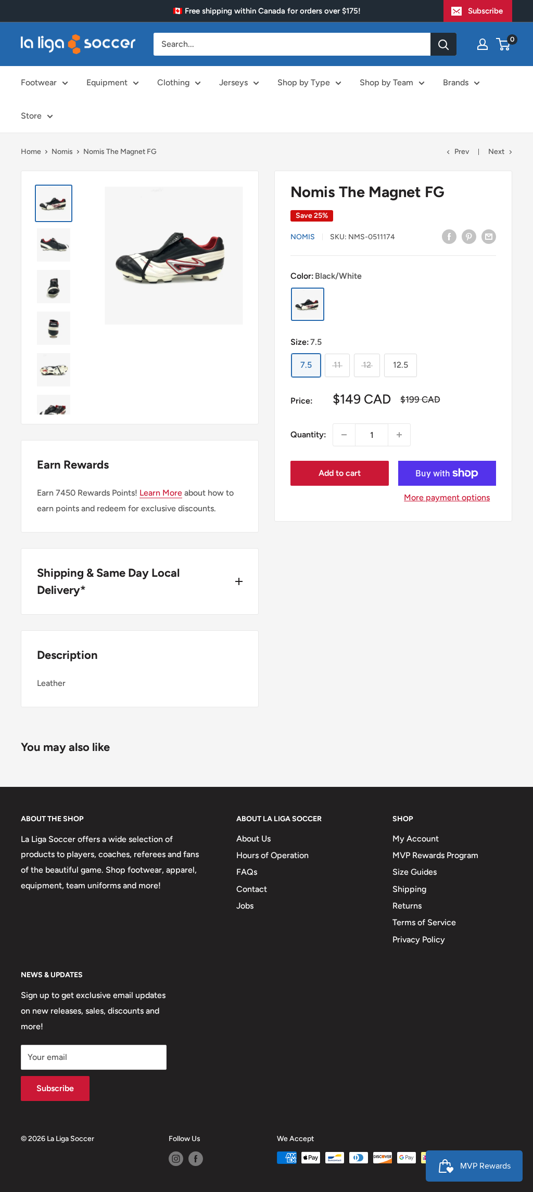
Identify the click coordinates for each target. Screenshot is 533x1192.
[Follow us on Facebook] (195, 1158)
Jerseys (233, 82)
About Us (253, 839)
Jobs (244, 906)
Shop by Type (303, 82)
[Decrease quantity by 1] (344, 435)
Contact (251, 889)
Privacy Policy (418, 939)
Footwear (39, 82)
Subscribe (485, 11)
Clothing (173, 82)
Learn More (160, 493)
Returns (407, 906)
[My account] (482, 44)
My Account (415, 839)
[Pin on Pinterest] (469, 236)
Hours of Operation (272, 855)
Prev (461, 151)
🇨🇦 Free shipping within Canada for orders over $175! (267, 11)
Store (31, 116)
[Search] (443, 44)
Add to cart (340, 473)
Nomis (62, 151)
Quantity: (308, 434)
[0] (503, 44)
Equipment (107, 82)
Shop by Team (386, 82)
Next (496, 151)
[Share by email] (488, 236)
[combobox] (292, 44)
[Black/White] (307, 304)
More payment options (447, 497)
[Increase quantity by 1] (399, 435)
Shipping (409, 889)
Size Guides (414, 872)
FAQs (246, 872)
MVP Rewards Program (435, 855)
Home (31, 151)
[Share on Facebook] (449, 236)
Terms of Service (424, 922)
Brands (455, 82)
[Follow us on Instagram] (176, 1158)
